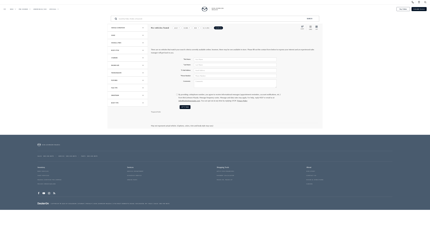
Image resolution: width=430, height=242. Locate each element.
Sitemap (81, 203)
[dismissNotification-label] (425, 217)
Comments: (187, 81)
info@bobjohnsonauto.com (189, 101)
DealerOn (72, 203)
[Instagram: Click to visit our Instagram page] (49, 193)
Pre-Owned (23, 9)
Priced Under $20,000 (47, 184)
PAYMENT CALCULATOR (225, 175)
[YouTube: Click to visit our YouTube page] (44, 193)
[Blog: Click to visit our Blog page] (54, 193)
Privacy (89, 203)
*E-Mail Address (186, 70)
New (12, 9)
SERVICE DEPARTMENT (135, 171)
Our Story (310, 171)
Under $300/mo (40, 9)
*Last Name (187, 65)
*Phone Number (186, 76)
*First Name (187, 59)
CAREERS (309, 184)
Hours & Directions (315, 179)
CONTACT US (311, 175)
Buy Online (403, 9)
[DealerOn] (43, 203)
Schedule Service (419, 9)
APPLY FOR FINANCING (225, 171)
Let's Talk (185, 107)
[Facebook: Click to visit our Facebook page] (39, 193)
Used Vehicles (43, 175)
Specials (52, 9)
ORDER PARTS (132, 179)
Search (309, 18)
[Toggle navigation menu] (3, 9)
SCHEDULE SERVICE (134, 175)
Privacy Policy (242, 101)
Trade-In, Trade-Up (225, 179)
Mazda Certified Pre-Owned (50, 179)
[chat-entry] (422, 231)
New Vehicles (43, 171)
